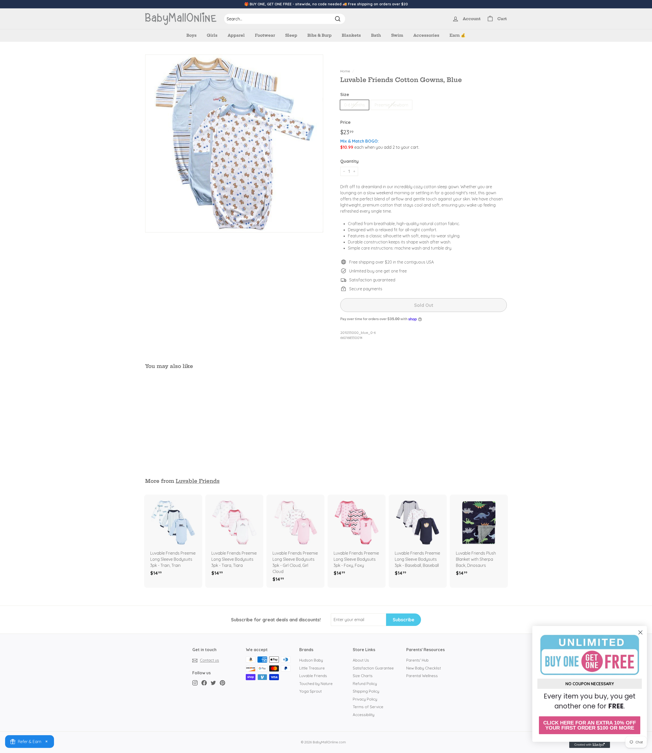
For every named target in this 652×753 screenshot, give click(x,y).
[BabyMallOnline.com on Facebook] (204, 683)
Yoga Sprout (310, 691)
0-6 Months (354, 104)
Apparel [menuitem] (236, 35)
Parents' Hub (417, 660)
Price (345, 122)
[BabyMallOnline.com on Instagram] (195, 683)
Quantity (349, 161)
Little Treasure (312, 668)
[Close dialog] (640, 632)
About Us (361, 660)
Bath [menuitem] (376, 35)
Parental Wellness (422, 675)
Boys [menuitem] (191, 35)
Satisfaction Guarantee (373, 668)
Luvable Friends (198, 481)
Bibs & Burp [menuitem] (319, 35)
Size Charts (363, 675)
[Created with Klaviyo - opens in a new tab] (589, 745)
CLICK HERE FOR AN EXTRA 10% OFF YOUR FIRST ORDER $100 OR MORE (589, 725)
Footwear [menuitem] (265, 35)
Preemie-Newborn (391, 104)
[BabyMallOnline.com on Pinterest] (222, 683)
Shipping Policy (366, 691)
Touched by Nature (316, 683)
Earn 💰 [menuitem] (458, 35)
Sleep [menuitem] (291, 35)
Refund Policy (365, 683)
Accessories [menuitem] (426, 35)
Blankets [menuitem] (351, 35)
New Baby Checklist (423, 668)
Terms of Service (368, 706)
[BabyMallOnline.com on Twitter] (213, 683)
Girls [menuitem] (212, 35)
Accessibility (363, 714)
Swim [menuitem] (397, 35)
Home (345, 71)
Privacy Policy (365, 699)
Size (344, 94)
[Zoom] (234, 143)
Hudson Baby (311, 660)
